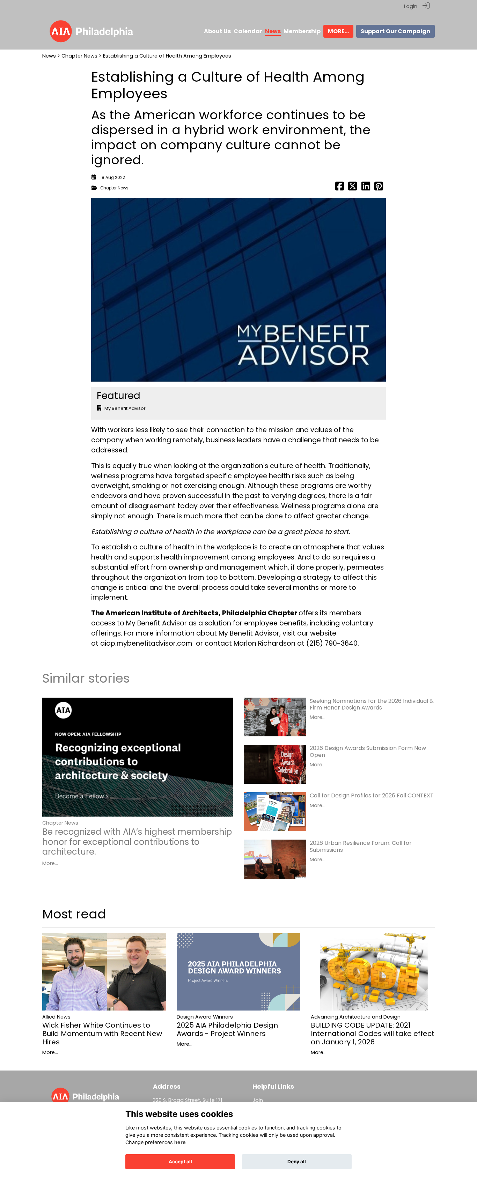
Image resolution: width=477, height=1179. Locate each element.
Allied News (56, 1016)
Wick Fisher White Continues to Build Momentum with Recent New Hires (102, 1033)
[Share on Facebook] (339, 188)
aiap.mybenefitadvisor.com (146, 643)
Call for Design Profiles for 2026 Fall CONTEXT (372, 795)
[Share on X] (352, 188)
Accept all (180, 1161)
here (180, 1142)
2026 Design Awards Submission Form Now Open (368, 751)
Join (257, 1100)
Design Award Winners (205, 1016)
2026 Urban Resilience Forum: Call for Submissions (361, 846)
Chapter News (79, 55)
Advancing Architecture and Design (356, 1016)
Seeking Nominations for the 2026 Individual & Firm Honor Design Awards (372, 704)
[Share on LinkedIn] (365, 188)
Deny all (296, 1161)
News (49, 55)
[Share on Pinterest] (378, 188)
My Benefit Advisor (125, 408)
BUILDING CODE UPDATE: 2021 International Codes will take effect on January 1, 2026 (372, 1033)
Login (410, 6)
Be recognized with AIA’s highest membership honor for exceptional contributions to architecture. (137, 842)
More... (50, 863)
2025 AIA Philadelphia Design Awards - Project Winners (227, 1029)
